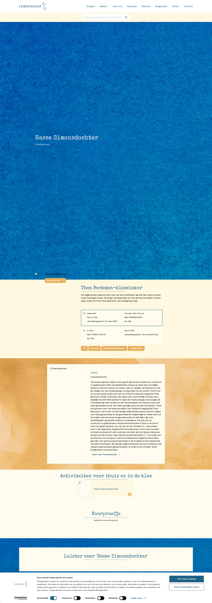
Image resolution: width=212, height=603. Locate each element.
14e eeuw (94, 348)
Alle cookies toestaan (186, 579)
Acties (175, 6)
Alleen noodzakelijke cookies (186, 587)
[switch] (77, 598)
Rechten (146, 6)
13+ (84, 348)
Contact (188, 6)
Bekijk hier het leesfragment (106, 520)
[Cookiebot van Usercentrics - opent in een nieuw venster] (21, 598)
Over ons (117, 6)
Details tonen (136, 598)
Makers (104, 6)
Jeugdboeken (136, 348)
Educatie (132, 6)
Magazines (161, 6)
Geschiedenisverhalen (114, 348)
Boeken (91, 6)
